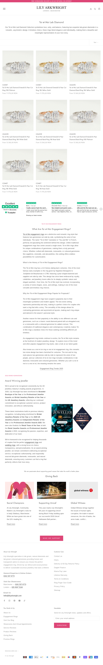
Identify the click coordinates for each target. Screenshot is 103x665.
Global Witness (78, 503)
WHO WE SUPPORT (51, 538)
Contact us (58, 556)
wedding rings (10, 445)
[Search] (95, 9)
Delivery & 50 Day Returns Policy (66, 564)
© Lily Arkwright (9, 656)
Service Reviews (10, 628)
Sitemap (57, 590)
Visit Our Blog (9, 620)
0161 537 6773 (9, 576)
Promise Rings (9, 639)
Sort (95, 42)
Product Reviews (10, 632)
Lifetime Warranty (60, 575)
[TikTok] (24, 600)
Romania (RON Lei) (11, 651)
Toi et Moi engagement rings (33, 234)
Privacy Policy (59, 586)
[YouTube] (19, 600)
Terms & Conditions (61, 579)
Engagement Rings (11, 616)
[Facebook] (4, 600)
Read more (11, 524)
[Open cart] (99, 9)
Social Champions (15, 503)
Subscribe (62, 625)
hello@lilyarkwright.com (13, 596)
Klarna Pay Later (60, 571)
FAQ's (56, 560)
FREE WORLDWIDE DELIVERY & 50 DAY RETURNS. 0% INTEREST (51, 1)
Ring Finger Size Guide (62, 583)
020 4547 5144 (17, 587)
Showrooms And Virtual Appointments (18, 624)
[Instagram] (9, 600)
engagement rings (31, 442)
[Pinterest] (14, 600)
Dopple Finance (60, 568)
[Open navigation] (4, 9)
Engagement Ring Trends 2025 (51, 369)
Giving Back (8, 635)
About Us (7, 613)
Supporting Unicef (47, 503)
